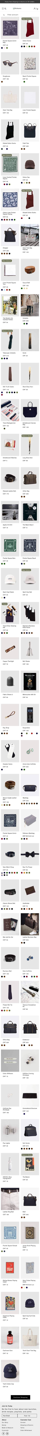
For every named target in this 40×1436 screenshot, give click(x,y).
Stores (4, 1425)
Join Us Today (7, 1406)
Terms (22, 1427)
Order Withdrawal (26, 1430)
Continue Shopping (20, 1397)
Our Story (5, 1422)
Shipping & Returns (26, 1425)
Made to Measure (7, 1427)
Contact (23, 1422)
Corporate (5, 1430)
